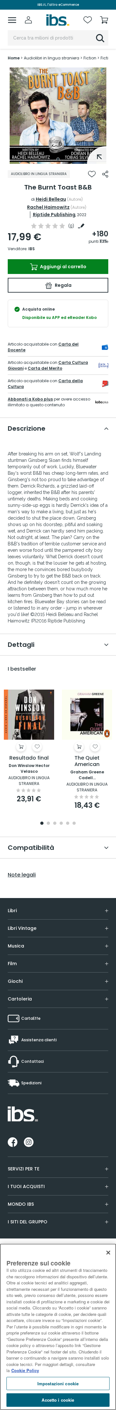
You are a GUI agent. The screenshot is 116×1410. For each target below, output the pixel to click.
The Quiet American (87, 761)
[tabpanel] (58, 115)
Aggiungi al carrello (62, 266)
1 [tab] (58, 159)
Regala (63, 285)
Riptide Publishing (54, 214)
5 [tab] (67, 824)
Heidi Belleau (51, 199)
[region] (58, 1327)
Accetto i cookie (58, 1400)
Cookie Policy (25, 1370)
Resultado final (29, 758)
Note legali (22, 874)
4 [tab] (61, 824)
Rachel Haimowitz (48, 207)
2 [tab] (48, 824)
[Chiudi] (108, 1253)
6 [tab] (74, 824)
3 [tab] (54, 824)
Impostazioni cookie (58, 1383)
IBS (31, 248)
